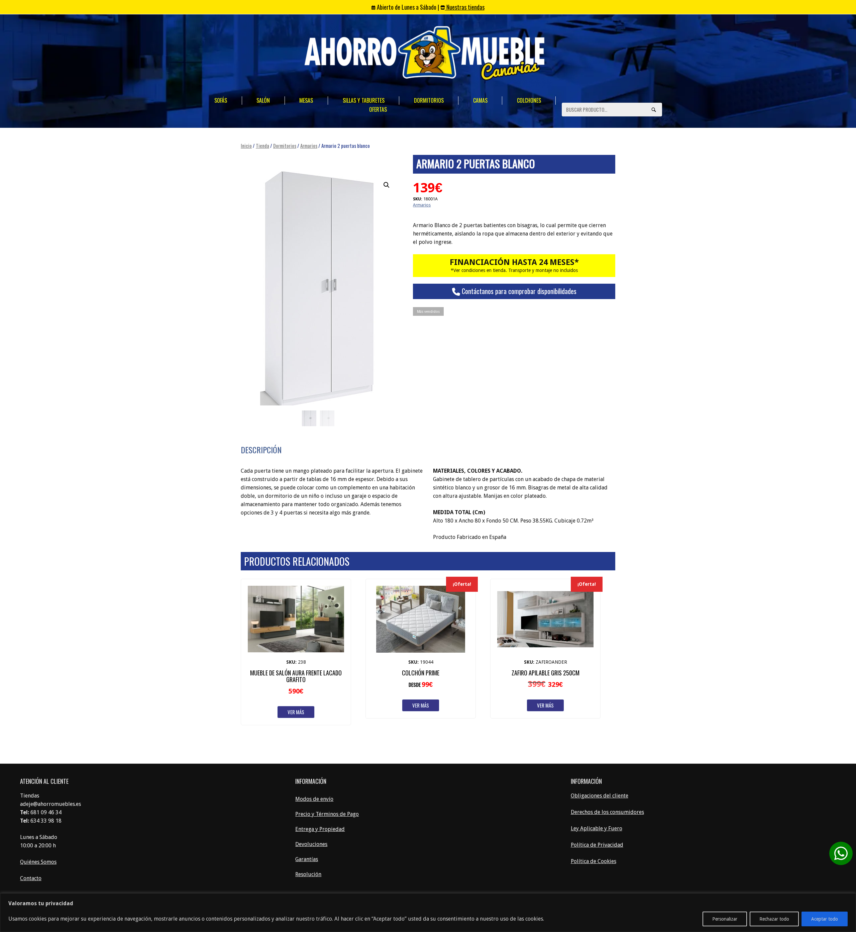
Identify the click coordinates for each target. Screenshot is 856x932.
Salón (263, 100)
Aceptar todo (824, 919)
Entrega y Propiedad (320, 829)
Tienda (262, 145)
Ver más (296, 712)
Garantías (306, 859)
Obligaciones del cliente (599, 796)
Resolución (308, 874)
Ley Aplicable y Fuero (596, 828)
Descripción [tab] (261, 450)
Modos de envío (314, 799)
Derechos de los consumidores (607, 812)
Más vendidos (428, 311)
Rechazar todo (774, 919)
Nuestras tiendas (465, 7)
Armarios (308, 145)
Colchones (529, 100)
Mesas (306, 100)
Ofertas (378, 109)
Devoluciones (311, 844)
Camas (480, 100)
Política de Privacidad (597, 845)
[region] (428, 912)
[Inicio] (424, 54)
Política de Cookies (593, 861)
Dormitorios (429, 100)
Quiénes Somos (38, 862)
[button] (387, 185)
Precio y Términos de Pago (327, 814)
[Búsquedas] (653, 109)
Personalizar (724, 919)
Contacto (30, 878)
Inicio (246, 145)
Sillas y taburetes (364, 100)
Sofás (220, 100)
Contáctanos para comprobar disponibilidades (518, 291)
